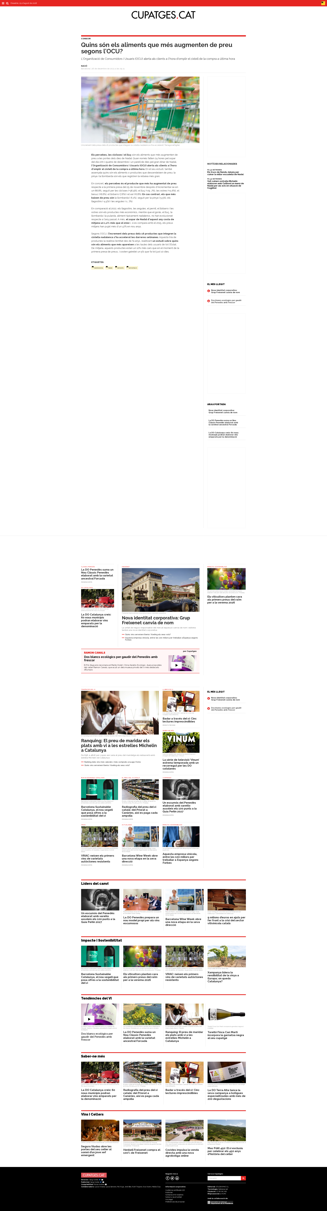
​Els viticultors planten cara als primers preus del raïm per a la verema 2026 (224, 599)
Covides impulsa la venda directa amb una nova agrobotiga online (182, 1152)
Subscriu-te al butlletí (173, 1197)
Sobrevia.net (223, 1189)
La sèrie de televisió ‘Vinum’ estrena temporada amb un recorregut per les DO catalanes (181, 764)
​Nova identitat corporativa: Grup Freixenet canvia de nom (225, 291)
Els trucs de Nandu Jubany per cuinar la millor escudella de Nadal (225, 173)
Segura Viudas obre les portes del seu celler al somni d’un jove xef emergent (96, 1151)
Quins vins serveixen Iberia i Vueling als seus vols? (148, 634)
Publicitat (169, 1192)
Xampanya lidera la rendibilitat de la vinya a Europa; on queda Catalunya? (223, 977)
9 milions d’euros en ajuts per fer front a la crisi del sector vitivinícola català (226, 920)
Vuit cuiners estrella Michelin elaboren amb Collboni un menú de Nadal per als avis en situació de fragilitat (225, 184)
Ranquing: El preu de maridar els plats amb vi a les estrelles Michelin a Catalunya (119, 745)
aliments (121, 268)
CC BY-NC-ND (221, 1191)
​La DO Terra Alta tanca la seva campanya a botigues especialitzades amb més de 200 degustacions (227, 1094)
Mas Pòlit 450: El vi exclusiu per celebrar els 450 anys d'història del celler (225, 1151)
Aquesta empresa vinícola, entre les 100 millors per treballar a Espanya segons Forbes (161, 639)
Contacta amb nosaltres (174, 1195)
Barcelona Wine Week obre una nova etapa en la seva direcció (140, 858)
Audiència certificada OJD (175, 1190)
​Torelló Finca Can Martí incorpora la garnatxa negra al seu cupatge (226, 1035)
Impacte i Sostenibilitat (101, 940)
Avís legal (169, 1199)
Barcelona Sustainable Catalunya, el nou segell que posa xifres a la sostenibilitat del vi (97, 811)
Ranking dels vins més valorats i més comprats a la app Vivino (112, 762)
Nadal (110, 268)
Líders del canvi (95, 884)
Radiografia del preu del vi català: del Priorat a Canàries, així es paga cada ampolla (140, 811)
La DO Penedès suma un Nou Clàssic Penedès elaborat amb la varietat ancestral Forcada (223, 422)
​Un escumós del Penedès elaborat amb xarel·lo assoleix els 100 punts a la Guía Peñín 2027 (180, 807)
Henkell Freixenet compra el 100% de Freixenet (141, 1151)
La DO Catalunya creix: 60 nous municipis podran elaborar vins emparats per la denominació (223, 435)
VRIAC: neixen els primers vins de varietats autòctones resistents (97, 858)
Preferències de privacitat (175, 1202)
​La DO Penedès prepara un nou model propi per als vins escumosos (141, 920)
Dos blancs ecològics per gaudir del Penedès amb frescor (226, 301)
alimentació (133, 268)
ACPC (224, 1194)
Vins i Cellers (92, 1114)
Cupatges (192, 651)
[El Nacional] (323, 3)
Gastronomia (98, 268)
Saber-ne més (93, 1056)
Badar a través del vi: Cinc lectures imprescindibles (180, 720)
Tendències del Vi (96, 998)
